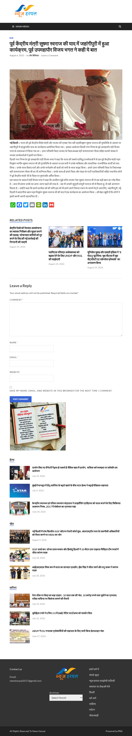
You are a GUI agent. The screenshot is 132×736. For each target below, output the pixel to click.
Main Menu (22, 26)
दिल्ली (11, 38)
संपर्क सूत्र (94, 674)
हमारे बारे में (94, 669)
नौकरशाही (94, 715)
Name (14, 342)
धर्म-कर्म (92, 698)
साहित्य (92, 703)
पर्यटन (92, 709)
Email (14, 357)
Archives (54, 692)
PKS (120, 731)
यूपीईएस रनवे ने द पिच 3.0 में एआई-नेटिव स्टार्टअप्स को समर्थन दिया (62, 613)
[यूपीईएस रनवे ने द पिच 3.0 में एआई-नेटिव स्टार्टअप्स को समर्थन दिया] (20, 613)
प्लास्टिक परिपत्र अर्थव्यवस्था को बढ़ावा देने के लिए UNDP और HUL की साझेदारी (65, 255)
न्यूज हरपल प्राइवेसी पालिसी (102, 680)
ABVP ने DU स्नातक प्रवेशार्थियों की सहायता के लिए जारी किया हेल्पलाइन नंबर (68, 630)
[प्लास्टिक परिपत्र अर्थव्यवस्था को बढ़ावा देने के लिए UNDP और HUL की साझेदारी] (66, 248)
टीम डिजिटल (34, 55)
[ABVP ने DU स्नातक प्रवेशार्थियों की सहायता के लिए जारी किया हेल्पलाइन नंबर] (20, 631)
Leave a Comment (49, 55)
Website (15, 372)
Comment (17, 300)
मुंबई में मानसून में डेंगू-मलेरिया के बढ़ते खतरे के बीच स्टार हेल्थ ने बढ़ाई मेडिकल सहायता (70, 485)
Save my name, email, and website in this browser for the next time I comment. (61, 390)
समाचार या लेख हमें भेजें (99, 686)
